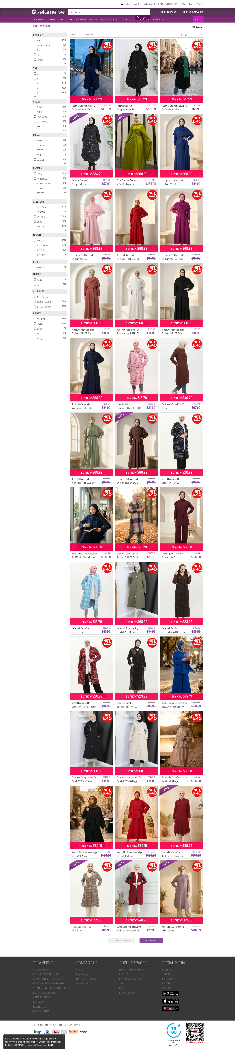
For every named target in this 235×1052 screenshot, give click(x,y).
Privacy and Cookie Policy (37, 1045)
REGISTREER (148, 4)
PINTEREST (167, 983)
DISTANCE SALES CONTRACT (47, 974)
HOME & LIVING (144, 19)
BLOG (182, 4)
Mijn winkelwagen (193, 12)
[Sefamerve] (49, 11)
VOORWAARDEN (40, 969)
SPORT (125, 19)
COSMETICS (158, 19)
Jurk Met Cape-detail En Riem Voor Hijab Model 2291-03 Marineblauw (83, 408)
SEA (133, 19)
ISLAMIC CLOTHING (56, 19)
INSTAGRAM (167, 978)
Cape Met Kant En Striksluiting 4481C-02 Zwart (127, 706)
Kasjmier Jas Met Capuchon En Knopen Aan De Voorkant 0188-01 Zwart (174, 109)
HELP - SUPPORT (195, 4)
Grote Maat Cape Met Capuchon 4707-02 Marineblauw (171, 482)
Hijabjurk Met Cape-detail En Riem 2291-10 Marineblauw (173, 184)
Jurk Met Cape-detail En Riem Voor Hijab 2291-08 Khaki (83, 482)
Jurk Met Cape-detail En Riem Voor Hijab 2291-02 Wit (128, 333)
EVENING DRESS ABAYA (130, 978)
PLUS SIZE (93, 19)
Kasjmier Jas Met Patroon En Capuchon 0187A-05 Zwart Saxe (83, 109)
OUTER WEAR (81, 19)
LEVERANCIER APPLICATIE (88, 978)
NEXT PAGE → (151, 941)
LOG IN (136, 4)
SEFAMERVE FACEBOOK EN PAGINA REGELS (53, 988)
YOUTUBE (166, 988)
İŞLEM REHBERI (40, 1006)
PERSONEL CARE (127, 992)
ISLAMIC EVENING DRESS (131, 969)
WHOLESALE (82, 983)
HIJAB (69, 19)
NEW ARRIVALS (39, 19)
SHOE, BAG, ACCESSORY (110, 19)
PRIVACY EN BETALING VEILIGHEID (49, 983)
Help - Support (83, 974)
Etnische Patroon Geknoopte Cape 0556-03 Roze (129, 408)
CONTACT (80, 969)
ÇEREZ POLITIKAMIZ (42, 997)
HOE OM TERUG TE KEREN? (45, 992)
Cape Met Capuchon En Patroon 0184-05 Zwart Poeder (127, 557)
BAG (121, 988)
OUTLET (198, 19)
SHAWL (122, 983)
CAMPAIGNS (39, 1002)
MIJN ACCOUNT (168, 12)
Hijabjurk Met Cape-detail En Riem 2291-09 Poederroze (83, 258)
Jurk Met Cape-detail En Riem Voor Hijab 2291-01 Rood (128, 258)
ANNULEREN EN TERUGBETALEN (48, 978)
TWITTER (166, 974)
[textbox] (101, 12)
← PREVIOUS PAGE (121, 941)
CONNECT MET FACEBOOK (166, 4)
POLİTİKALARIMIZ (41, 1011)
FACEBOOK (167, 969)
